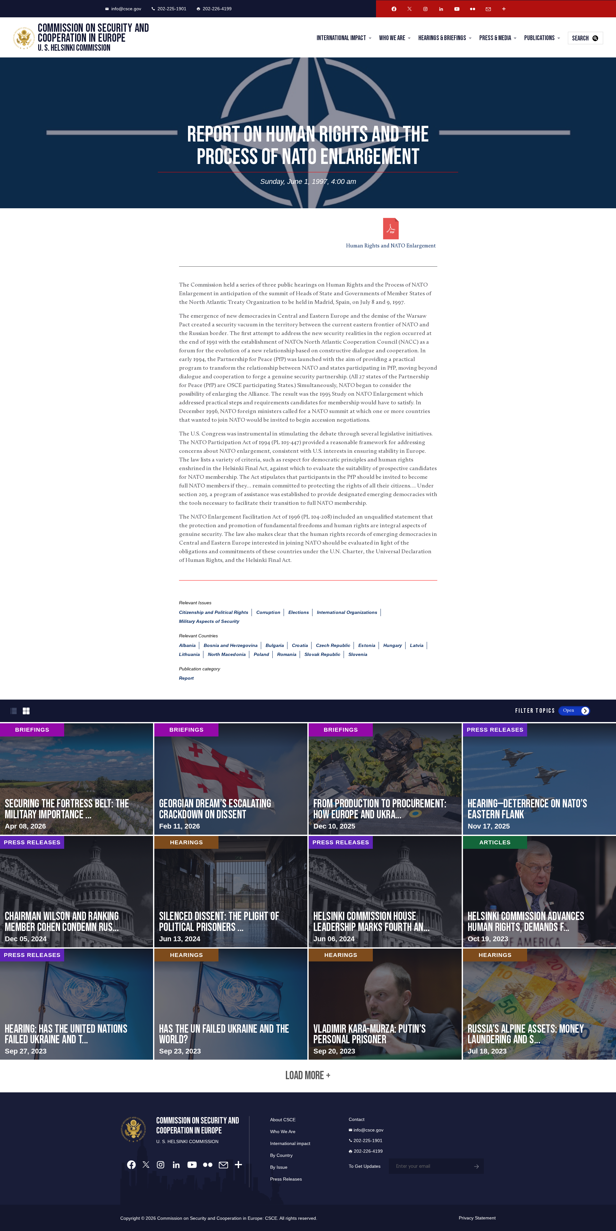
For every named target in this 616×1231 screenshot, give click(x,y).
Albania (187, 645)
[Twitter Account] (410, 9)
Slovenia (357, 654)
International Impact (341, 38)
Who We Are (392, 38)
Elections (298, 612)
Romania (286, 654)
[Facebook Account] (394, 9)
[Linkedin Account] (441, 9)
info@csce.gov (126, 8)
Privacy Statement (477, 1217)
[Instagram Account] (425, 9)
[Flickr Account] (473, 9)
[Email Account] (488, 9)
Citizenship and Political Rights (214, 612)
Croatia (300, 645)
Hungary (392, 645)
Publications (539, 38)
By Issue (278, 1167)
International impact (290, 1143)
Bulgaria (275, 645)
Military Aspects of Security (209, 621)
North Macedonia (227, 654)
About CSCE (282, 1119)
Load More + (308, 1076)
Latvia (417, 645)
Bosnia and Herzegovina (231, 645)
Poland (261, 654)
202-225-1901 (172, 8)
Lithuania (189, 654)
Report (186, 678)
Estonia (366, 645)
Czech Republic (333, 645)
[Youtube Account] (457, 9)
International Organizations (347, 612)
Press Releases (286, 1179)
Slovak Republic (322, 654)
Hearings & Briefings (442, 38)
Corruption (268, 612)
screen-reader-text (76, 779)
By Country (281, 1155)
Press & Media (495, 38)
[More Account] (504, 9)
